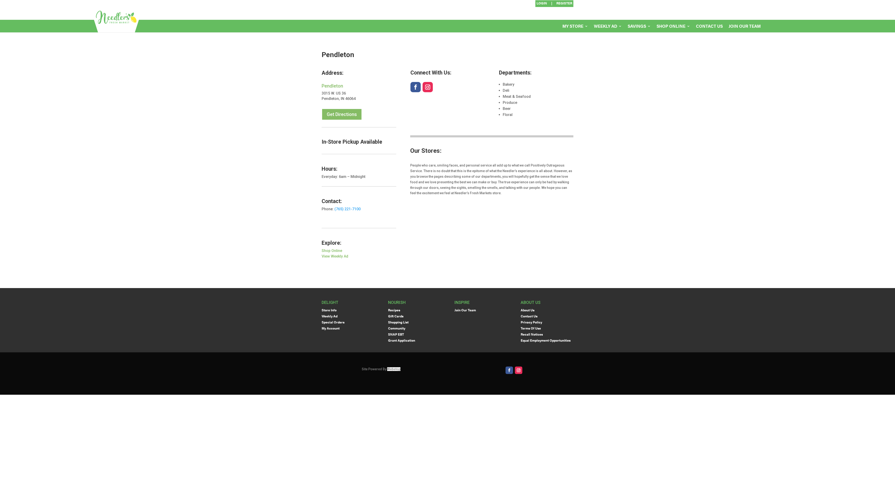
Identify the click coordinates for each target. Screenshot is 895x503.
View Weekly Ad (335, 256)
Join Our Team (745, 26)
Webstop (393, 369)
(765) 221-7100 (347, 209)
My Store (572, 26)
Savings (637, 26)
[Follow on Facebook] (415, 87)
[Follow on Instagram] (428, 87)
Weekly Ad (605, 26)
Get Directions (342, 114)
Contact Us (709, 26)
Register (564, 3)
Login (542, 3)
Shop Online (671, 26)
